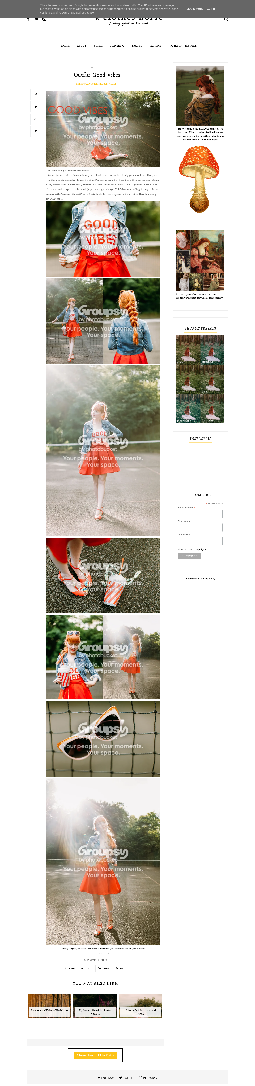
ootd (94, 67)
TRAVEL (136, 45)
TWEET (88, 968)
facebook (107, 1077)
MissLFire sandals (139, 949)
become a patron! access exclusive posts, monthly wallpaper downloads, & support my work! (199, 297)
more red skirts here (124, 949)
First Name (184, 521)
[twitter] (38, 19)
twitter (129, 1077)
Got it (211, 8)
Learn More (195, 8)
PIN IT (122, 968)
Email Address (187, 507)
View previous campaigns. (192, 549)
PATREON (156, 45)
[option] (50, 1008)
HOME (65, 45)
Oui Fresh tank (105, 949)
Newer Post (86, 1055)
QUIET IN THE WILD (183, 45)
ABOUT (81, 45)
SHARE (72, 968)
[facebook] (30, 19)
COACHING (117, 45)
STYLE (98, 45)
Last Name (184, 534)
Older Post (105, 1055)
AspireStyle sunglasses (68, 949)
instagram (150, 1077)
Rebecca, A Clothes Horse (92, 84)
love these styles (93, 949)
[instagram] (46, 19)
